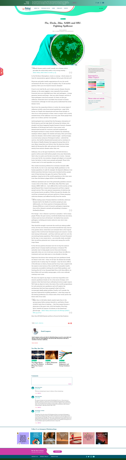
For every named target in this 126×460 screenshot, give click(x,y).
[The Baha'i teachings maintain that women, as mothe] (36, 438)
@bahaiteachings (51, 429)
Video (53, 8)
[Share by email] (69, 323)
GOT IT (74, 2)
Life (100, 82)
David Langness (46, 331)
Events (66, 8)
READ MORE (35, 343)
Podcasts (59, 8)
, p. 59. (48, 72)
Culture (100, 83)
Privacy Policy (44, 456)
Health (36, 323)
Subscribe (57, 451)
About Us (36, 8)
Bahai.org (67, 2)
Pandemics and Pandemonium (66, 31)
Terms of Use (54, 456)
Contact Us (35, 456)
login (101, 8)
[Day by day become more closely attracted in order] (23, 438)
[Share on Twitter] (1, 73)
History (92, 85)
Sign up (102, 107)
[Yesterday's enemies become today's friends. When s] (76, 438)
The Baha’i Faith (45, 8)
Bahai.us (64, 4)
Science (63, 18)
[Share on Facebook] (1, 70)
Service (92, 82)
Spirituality (100, 87)
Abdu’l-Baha (36, 72)
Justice (92, 83)
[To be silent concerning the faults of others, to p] (89, 438)
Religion (92, 89)
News (92, 87)
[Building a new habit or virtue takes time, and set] (49, 438)
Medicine (41, 323)
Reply (39, 393)
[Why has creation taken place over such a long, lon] (102, 438)
